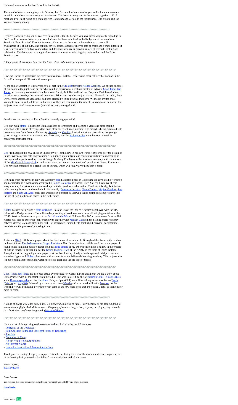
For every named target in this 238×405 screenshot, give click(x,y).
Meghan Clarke (78, 219)
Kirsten (7, 210)
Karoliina (43, 280)
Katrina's (92, 277)
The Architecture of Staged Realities (41, 243)
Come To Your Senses (108, 277)
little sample (61, 246)
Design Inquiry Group (57, 250)
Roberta (31, 256)
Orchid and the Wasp (59, 216)
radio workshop (44, 210)
